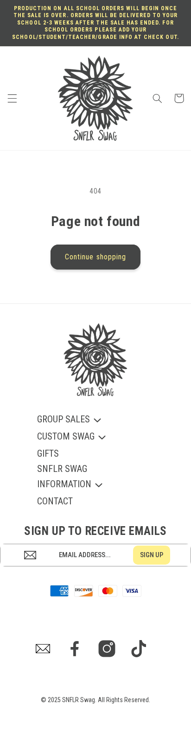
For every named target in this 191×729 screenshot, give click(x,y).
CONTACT (55, 501)
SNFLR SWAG (62, 469)
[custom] (43, 648)
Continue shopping (95, 256)
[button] (12, 98)
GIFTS (48, 453)
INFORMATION (64, 485)
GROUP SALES (63, 420)
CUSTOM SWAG (66, 437)
